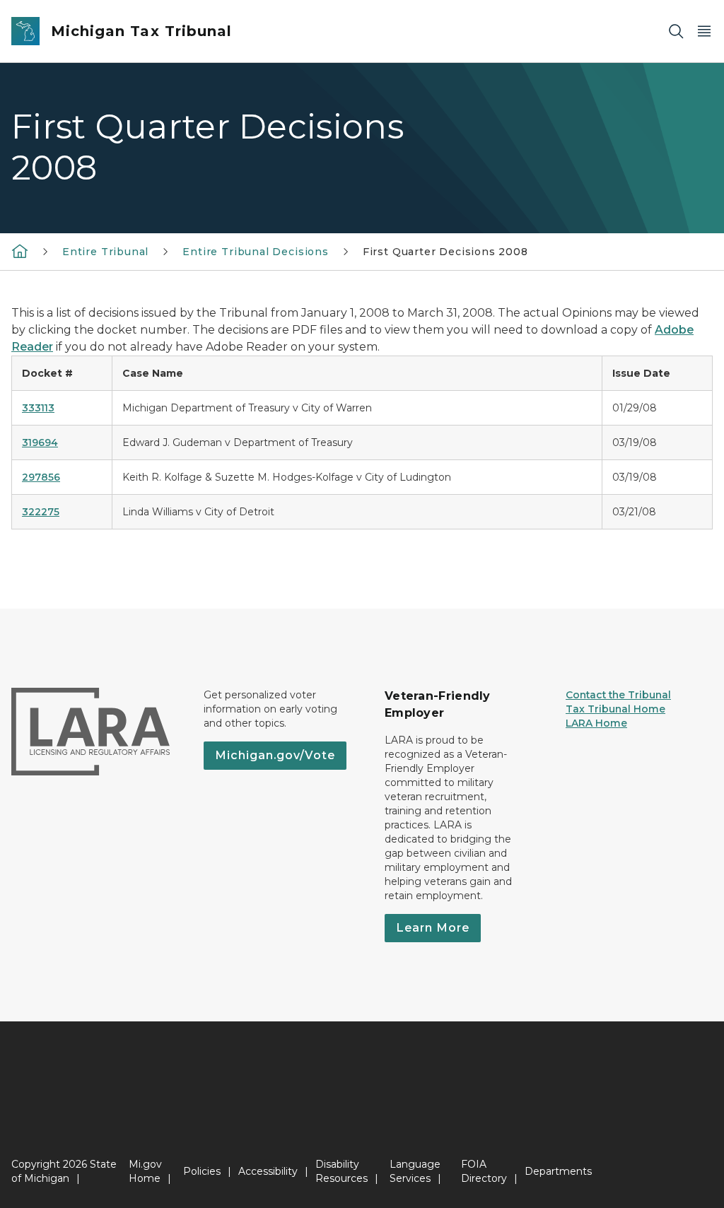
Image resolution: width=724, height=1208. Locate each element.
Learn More (432, 927)
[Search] (675, 31)
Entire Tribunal (105, 251)
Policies (202, 1171)
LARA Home (596, 723)
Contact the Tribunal (618, 694)
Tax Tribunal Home (615, 709)
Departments (558, 1171)
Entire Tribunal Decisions (255, 251)
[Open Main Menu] (704, 31)
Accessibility (268, 1171)
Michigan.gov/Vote (275, 755)
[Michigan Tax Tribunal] (19, 251)
